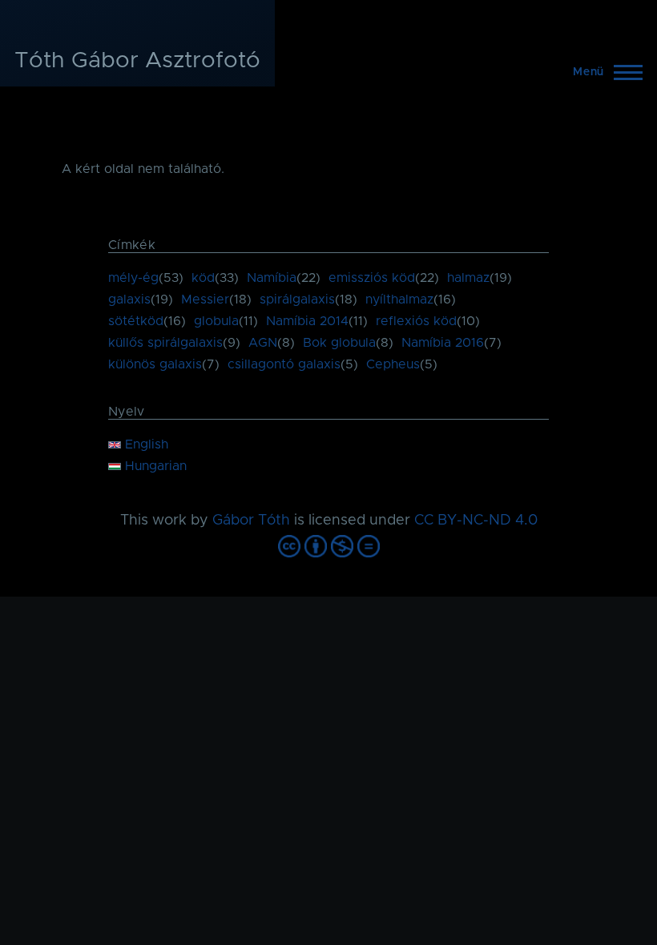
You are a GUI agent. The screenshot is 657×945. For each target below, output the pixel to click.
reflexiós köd (416, 321)
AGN (262, 342)
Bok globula (339, 342)
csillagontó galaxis (284, 364)
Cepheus (393, 364)
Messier (205, 299)
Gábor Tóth (251, 520)
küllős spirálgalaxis (165, 342)
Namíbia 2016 (442, 342)
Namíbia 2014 (307, 321)
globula (216, 321)
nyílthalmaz (399, 299)
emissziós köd (371, 277)
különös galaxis (155, 364)
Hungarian (154, 466)
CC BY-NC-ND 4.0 (476, 520)
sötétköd (135, 321)
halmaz (468, 277)
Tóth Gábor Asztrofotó (137, 61)
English (144, 444)
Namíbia (271, 277)
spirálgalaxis (297, 299)
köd (203, 277)
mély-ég (133, 277)
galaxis (129, 299)
